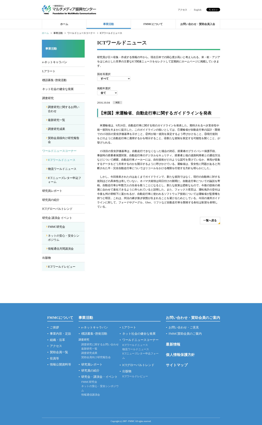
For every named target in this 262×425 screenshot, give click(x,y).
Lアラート (48, 71)
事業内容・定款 (60, 333)
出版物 (46, 257)
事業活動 (108, 24)
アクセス (182, 9)
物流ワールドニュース (62, 168)
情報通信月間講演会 (61, 248)
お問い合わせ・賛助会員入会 (197, 24)
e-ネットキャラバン (54, 62)
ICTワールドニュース (61, 159)
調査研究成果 (56, 128)
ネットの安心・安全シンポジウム (63, 237)
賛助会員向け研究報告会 (96, 357)
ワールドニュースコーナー (59, 150)
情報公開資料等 (60, 364)
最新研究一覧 (56, 120)
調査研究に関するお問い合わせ (63, 108)
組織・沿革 (57, 340)
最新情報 (173, 344)
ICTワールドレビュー (61, 266)
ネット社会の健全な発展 (58, 89)
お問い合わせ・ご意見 (184, 327)
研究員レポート (52, 190)
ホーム (64, 24)
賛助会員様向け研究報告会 (63, 139)
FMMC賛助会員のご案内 (185, 333)
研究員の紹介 (50, 199)
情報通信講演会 (90, 394)
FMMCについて (153, 24)
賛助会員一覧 (59, 352)
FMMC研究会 (56, 226)
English (197, 9)
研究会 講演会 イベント (57, 217)
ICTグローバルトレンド (57, 208)
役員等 (54, 358)
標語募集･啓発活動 (54, 80)
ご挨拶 (54, 327)
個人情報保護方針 (180, 355)
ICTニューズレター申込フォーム (64, 179)
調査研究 (48, 98)
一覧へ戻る (210, 220)
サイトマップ (177, 365)
